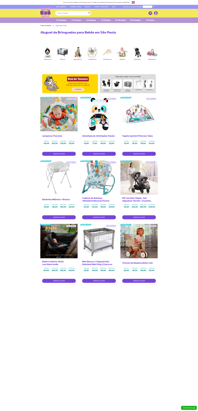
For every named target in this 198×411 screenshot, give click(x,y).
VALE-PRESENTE (61, 6)
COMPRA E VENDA (75, 6)
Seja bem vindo (61, 25)
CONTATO (88, 6)
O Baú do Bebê (45, 25)
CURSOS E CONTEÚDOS (101, 6)
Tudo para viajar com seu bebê (128, 76)
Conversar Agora (188, 407)
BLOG (114, 6)
